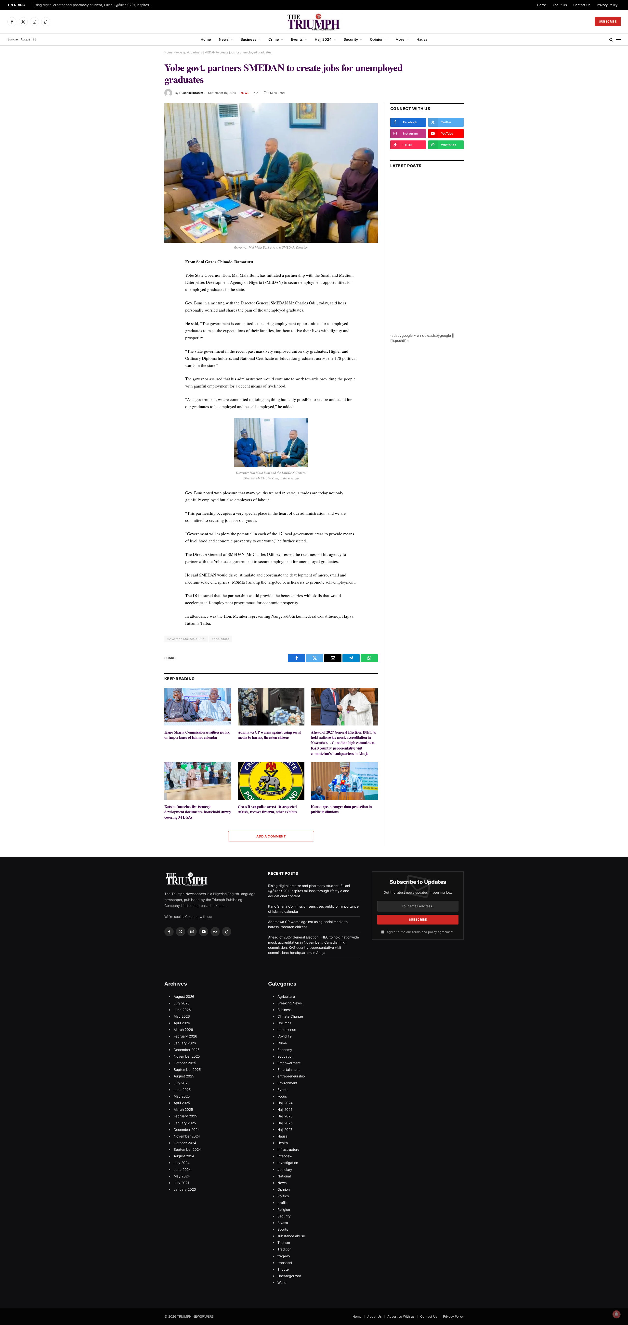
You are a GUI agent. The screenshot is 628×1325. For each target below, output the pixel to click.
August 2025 (184, 1076)
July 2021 (181, 1183)
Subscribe (607, 21)
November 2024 (187, 1136)
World (282, 1282)
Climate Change (290, 1016)
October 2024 (185, 1143)
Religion (283, 1209)
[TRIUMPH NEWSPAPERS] (314, 21)
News (224, 39)
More (400, 39)
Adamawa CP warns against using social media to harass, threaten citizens (269, 734)
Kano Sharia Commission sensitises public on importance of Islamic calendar (197, 734)
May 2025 (182, 1096)
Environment (287, 1083)
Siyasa (282, 1223)
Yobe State (221, 639)
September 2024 (187, 1149)
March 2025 (183, 1109)
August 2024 (184, 1156)
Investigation (287, 1163)
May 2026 (182, 1016)
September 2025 (187, 1069)
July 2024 (182, 1163)
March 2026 (183, 1029)
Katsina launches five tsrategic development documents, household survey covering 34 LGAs (197, 812)
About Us (559, 5)
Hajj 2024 (323, 39)
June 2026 (182, 1010)
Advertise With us (401, 1316)
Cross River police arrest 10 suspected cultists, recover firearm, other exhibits (267, 809)
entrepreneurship (291, 1076)
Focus (282, 1096)
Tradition (284, 1249)
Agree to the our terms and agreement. (420, 932)
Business (248, 39)
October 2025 (185, 1063)
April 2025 (182, 1103)
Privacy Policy (607, 5)
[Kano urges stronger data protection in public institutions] (344, 781)
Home (541, 5)
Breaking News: (290, 1003)
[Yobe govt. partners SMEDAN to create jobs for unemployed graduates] (271, 173)
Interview (284, 1156)
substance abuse (291, 1236)
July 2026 (182, 1003)
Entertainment (288, 1069)
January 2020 (185, 1189)
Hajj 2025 (285, 1109)
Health (282, 1143)
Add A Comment (271, 836)
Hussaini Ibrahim (191, 93)
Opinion (376, 39)
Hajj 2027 (284, 1129)
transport (284, 1263)
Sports (282, 1229)
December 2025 (187, 1050)
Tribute (283, 1269)
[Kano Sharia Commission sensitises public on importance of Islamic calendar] (197, 706)
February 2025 (185, 1116)
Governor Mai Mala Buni (186, 639)
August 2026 (184, 996)
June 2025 (182, 1090)
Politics (283, 1196)
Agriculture (286, 996)
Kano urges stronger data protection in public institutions (341, 809)
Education (285, 1056)
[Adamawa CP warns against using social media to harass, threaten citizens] (271, 706)
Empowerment (289, 1063)
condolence (286, 1029)
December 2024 (187, 1129)
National (284, 1176)
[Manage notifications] (616, 1314)
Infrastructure (288, 1149)
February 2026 (185, 1036)
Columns (284, 1023)
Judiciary (284, 1169)
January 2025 (185, 1123)
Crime (273, 39)
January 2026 (185, 1043)
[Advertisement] (427, 259)
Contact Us (581, 5)
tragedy (283, 1256)
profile (282, 1202)
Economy (284, 1050)
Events (297, 39)
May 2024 (182, 1176)
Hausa (422, 39)
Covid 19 (284, 1036)
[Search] (611, 39)
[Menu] (618, 39)
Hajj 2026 (285, 1123)
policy (432, 932)
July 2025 (182, 1083)
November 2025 (187, 1056)
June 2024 (182, 1169)
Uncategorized (289, 1276)
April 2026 (182, 1023)
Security (351, 39)
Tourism (283, 1242)
